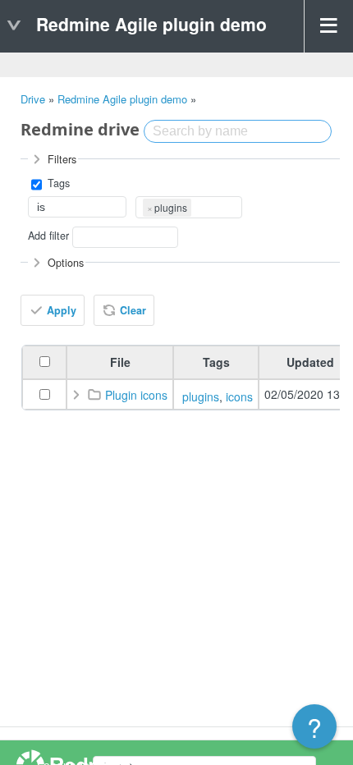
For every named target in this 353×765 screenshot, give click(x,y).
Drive (33, 99)
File (120, 362)
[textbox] (196, 206)
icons (239, 396)
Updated (310, 362)
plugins (200, 396)
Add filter (48, 235)
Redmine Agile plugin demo (122, 99)
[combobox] (188, 207)
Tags (57, 183)
